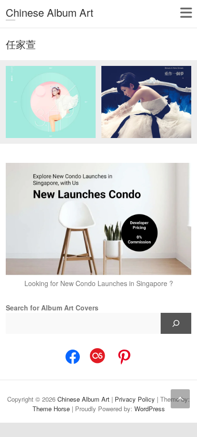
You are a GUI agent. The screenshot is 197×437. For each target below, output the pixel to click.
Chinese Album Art (49, 12)
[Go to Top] (180, 398)
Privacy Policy (135, 399)
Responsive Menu (185, 13)
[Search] (176, 323)
